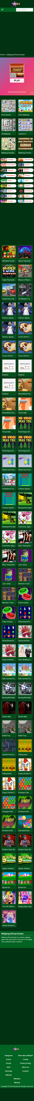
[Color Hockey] (25, 599)
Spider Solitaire (8, 868)
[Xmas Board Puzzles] (25, 618)
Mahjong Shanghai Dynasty (8, 153)
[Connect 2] (25, 130)
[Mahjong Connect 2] (25, 149)
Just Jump (22, 565)
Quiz (9, 186)
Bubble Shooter (26, 170)
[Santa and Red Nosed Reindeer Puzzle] (25, 637)
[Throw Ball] (25, 410)
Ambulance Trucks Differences (14, 489)
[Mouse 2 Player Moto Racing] (25, 277)
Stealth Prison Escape (10, 755)
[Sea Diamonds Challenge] (25, 827)
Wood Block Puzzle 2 (26, 394)
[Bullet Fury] (9, 732)
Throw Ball (22, 413)
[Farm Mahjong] (25, 111)
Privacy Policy (25, 1063)
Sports (10, 191)
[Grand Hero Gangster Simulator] (9, 296)
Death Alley (6, 717)
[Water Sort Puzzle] (9, 467)
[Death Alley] (9, 713)
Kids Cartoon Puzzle (10, 679)
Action (27, 165)
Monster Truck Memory (11, 603)
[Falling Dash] (25, 751)
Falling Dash (22, 755)
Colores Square (24, 489)
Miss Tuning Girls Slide (10, 565)
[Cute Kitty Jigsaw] (25, 524)
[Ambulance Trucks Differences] (9, 486)
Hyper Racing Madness (11, 280)
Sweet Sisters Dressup (11, 925)
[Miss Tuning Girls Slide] (25, 543)
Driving (27, 175)
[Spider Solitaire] (9, 865)
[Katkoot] (9, 372)
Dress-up (28, 201)
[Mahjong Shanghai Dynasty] (8, 149)
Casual (27, 186)
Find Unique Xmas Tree (11, 451)
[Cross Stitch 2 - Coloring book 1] (25, 334)
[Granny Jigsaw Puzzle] (9, 315)
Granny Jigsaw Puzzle (10, 318)
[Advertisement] (17, 31)
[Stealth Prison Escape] (9, 751)
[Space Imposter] (25, 258)
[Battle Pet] (9, 884)
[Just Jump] (25, 562)
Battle (10, 196)
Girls (26, 180)
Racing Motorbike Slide (11, 698)
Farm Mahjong (23, 115)
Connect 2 (22, 134)
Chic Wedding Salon (25, 660)
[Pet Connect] (8, 111)
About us (25, 1067)
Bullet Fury (6, 736)
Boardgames (11, 175)
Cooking (10, 159)
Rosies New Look (24, 906)
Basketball (28, 159)
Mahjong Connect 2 (25, 153)
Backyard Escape (25, 508)
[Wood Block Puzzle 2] (25, 391)
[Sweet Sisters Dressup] (9, 922)
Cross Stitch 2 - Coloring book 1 (14, 356)
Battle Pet (6, 887)
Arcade (10, 201)
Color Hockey (23, 603)
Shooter (10, 170)
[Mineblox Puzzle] (9, 258)
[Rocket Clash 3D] (9, 846)
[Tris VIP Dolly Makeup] (9, 903)
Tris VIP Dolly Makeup (10, 906)
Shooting (8, 1071)
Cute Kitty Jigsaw (25, 527)
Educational (11, 165)
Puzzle (8, 1063)
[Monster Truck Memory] (25, 580)
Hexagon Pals (23, 792)
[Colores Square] (25, 486)
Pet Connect (6, 115)
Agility (27, 196)
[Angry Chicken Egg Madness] (25, 770)
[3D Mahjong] (8, 130)
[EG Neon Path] (25, 808)
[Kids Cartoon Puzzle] (9, 675)
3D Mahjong (5, 134)
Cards (10, 180)
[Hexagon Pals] (25, 789)
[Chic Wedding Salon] (25, 656)
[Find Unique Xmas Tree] (25, 429)
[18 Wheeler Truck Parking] (25, 296)
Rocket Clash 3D (8, 849)
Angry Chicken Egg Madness (13, 792)
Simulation (28, 191)
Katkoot (5, 375)
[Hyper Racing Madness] (9, 277)
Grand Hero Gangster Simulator (14, 299)
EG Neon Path (23, 811)
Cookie (25, 1059)
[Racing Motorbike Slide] (9, 694)
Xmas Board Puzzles (26, 622)
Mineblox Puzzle (8, 261)
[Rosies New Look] (25, 903)
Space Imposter (24, 261)
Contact (25, 1071)
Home (2, 55)
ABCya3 (8, 1075)
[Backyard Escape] (25, 505)
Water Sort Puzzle (9, 470)
